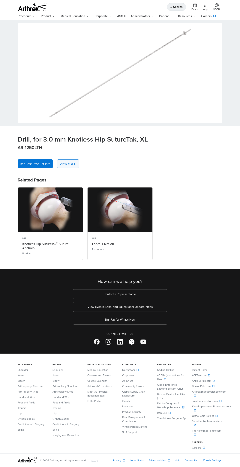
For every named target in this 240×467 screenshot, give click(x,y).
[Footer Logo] (27, 460)
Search (176, 7)
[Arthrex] (33, 7)
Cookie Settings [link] (212, 460)
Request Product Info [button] (35, 163)
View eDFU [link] (68, 163)
